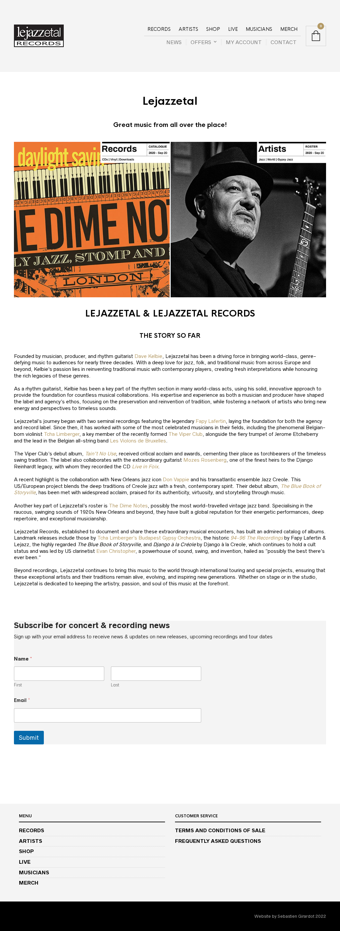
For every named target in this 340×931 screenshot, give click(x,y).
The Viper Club (185, 434)
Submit (29, 737)
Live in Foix (145, 466)
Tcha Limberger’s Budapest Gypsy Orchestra (149, 538)
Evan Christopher (115, 551)
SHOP (213, 29)
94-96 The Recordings (256, 538)
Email (22, 700)
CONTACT (284, 42)
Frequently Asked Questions (218, 841)
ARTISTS (188, 29)
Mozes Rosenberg (204, 460)
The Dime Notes (128, 505)
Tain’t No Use (100, 453)
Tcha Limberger (61, 434)
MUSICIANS (259, 29)
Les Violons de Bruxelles (138, 440)
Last (115, 685)
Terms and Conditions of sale (220, 830)
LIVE (233, 29)
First (18, 685)
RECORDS (159, 29)
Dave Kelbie (148, 356)
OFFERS (201, 42)
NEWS (174, 42)
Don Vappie (176, 479)
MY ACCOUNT (244, 42)
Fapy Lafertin (211, 421)
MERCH (289, 29)
